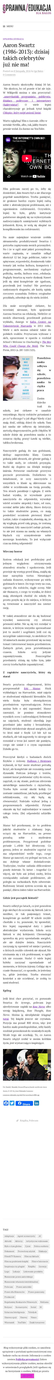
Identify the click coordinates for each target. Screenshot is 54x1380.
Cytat (27, 1246)
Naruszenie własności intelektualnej (21, 1281)
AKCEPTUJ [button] (27, 1375)
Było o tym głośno (13, 1246)
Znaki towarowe (37, 1322)
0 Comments (9, 74)
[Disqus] (27, 1172)
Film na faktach (31, 1256)
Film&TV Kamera (12, 1256)
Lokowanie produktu (33, 1271)
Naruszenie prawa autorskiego (18, 1276)
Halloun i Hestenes (39, 761)
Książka (24, 1120)
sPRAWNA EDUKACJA (13, 39)
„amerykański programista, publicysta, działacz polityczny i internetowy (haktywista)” (27, 100)
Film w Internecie (40, 1261)
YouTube (22, 1322)
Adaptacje (9, 1236)
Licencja (42, 1266)
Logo (6, 1271)
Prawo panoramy (36, 1292)
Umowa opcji (10, 1317)
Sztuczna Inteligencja (14, 1312)
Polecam (33, 1120)
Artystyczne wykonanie (37, 1241)
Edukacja (43, 1251)
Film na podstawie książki (16, 1261)
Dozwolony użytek (26, 1251)
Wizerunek (9, 1322)
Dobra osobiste (41, 1246)
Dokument (9, 1251)
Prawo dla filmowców (14, 1292)
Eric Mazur (32, 688)
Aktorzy (18, 1241)
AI (40, 1236)
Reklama (44, 1302)
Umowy (23, 1317)
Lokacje (16, 1271)
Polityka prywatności (27, 1359)
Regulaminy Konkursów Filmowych (20, 1302)
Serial (33, 1307)
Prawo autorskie (24, 1287)
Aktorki (7, 1241)
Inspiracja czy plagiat (14, 1266)
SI (41, 1307)
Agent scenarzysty (26, 1236)
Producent (9, 1297)
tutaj (6, 1019)
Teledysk (32, 1312)
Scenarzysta (21, 1307)
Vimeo (34, 1317)
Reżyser (8, 1307)
